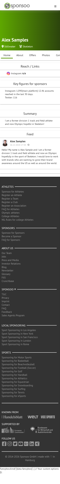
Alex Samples (18, 141)
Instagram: (18, 73)
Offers (32, 55)
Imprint (5, 301)
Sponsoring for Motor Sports (17, 357)
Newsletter (7, 270)
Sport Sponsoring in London (16, 340)
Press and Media (10, 260)
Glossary (6, 274)
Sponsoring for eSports (14, 396)
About (19, 55)
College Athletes (10, 216)
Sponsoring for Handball (14, 374)
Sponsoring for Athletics (14, 378)
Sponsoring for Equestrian (15, 381)
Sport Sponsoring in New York (17, 333)
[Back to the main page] (28, 6)
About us (7, 248)
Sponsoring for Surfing (13, 389)
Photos (46, 55)
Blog (4, 267)
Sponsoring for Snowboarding (17, 385)
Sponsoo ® (9, 289)
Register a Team (10, 198)
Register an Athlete (12, 195)
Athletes (8, 186)
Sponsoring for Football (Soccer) (19, 367)
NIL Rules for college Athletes (17, 219)
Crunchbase (8, 281)
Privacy (5, 297)
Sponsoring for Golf (12, 371)
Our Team (7, 253)
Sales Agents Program (13, 315)
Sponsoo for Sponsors (13, 232)
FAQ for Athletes (10, 209)
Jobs (4, 256)
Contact (6, 304)
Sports (6, 352)
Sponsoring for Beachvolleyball (18, 364)
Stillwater (9, 46)
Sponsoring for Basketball (15, 360)
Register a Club (10, 202)
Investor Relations (11, 263)
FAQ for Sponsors (11, 239)
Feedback (7, 311)
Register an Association (14, 205)
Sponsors (8, 228)
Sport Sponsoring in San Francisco (20, 337)
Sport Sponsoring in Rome (15, 344)
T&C (4, 294)
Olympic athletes (11, 212)
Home (7, 55)
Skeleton (28, 46)
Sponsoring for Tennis (13, 392)
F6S (4, 277)
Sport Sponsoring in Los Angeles (19, 330)
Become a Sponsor (11, 236)
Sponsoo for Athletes (13, 191)
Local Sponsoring (14, 325)
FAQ (4, 308)
